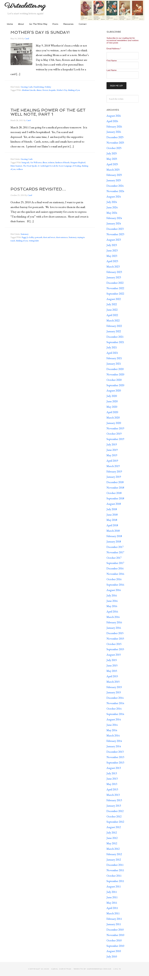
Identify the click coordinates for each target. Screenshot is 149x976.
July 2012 (112, 832)
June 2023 (112, 250)
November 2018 (115, 487)
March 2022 (113, 320)
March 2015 (113, 682)
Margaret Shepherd (77, 162)
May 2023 (112, 256)
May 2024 (112, 213)
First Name (112, 60)
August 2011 (114, 886)
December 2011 (115, 865)
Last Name (112, 70)
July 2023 (112, 245)
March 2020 (113, 417)
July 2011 (112, 892)
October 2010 (114, 940)
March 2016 (113, 617)
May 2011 (112, 903)
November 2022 (115, 288)
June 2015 (112, 665)
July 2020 (112, 396)
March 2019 (113, 466)
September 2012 (115, 822)
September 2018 (115, 498)
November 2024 (115, 191)
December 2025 (115, 137)
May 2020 (112, 407)
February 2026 (114, 126)
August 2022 (114, 299)
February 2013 (114, 800)
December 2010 (115, 929)
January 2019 (114, 477)
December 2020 (115, 369)
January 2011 (114, 924)
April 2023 (112, 261)
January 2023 (114, 277)
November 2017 (115, 552)
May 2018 (112, 520)
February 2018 (114, 536)
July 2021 (112, 347)
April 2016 (112, 611)
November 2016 (115, 574)
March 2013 (113, 795)
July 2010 (112, 956)
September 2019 (115, 439)
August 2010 (114, 951)
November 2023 (115, 234)
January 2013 (114, 805)
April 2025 (112, 164)
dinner (39, 90)
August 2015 (114, 654)
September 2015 (115, 649)
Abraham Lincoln (29, 90)
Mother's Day (62, 90)
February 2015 (114, 687)
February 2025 (114, 175)
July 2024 (112, 202)
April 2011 (112, 908)
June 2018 (112, 514)
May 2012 (112, 843)
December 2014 (115, 698)
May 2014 (112, 730)
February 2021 (114, 358)
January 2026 (114, 132)
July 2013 (112, 773)
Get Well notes (36, 162)
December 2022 (115, 283)
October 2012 (114, 816)
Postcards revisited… (38, 189)
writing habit (34, 240)
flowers (45, 90)
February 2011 (114, 919)
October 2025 (114, 148)
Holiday (48, 87)
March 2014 (113, 735)
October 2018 (114, 493)
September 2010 (115, 946)
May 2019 (112, 455)
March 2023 (113, 266)
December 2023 (115, 229)
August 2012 (114, 827)
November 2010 (115, 935)
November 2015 (115, 638)
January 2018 (114, 541)
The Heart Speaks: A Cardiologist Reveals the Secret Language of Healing (52, 165)
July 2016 (112, 595)
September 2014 (115, 714)
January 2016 (114, 628)
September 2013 (115, 762)
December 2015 (115, 633)
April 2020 (112, 412)
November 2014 (115, 703)
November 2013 (115, 757)
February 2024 (114, 218)
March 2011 (113, 913)
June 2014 (112, 725)
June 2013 (112, 778)
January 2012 (114, 859)
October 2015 (114, 644)
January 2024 (114, 223)
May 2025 (112, 159)
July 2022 (112, 304)
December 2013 (115, 752)
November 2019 (115, 428)
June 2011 (112, 897)
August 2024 (114, 196)
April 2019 (112, 460)
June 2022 (112, 309)
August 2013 (114, 768)
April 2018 (112, 525)
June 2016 (112, 601)
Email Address (114, 48)
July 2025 (112, 153)
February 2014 (114, 741)
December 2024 (115, 186)
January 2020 (114, 423)
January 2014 (114, 746)
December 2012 (115, 811)
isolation (51, 162)
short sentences (62, 237)
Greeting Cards (26, 87)
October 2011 (114, 875)
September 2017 (115, 563)
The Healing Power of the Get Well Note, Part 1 (48, 112)
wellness (19, 169)
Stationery (25, 234)
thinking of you (74, 90)
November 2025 (115, 142)
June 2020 (112, 401)
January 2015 (114, 692)
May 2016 (112, 606)
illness (45, 162)
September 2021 (115, 342)
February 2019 (114, 471)
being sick (25, 162)
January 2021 (114, 363)
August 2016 (114, 590)
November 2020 (115, 374)
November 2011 (115, 870)
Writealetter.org (25, 6)
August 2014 (114, 719)
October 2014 (114, 708)
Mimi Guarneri (16, 165)
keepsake (52, 90)
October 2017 (114, 558)
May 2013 (112, 784)
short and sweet (49, 237)
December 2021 (115, 337)
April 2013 (112, 789)
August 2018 (114, 504)
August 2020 (114, 390)
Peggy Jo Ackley (28, 237)
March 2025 (113, 169)
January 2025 (114, 180)
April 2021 (112, 353)
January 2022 (114, 331)
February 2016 (114, 622)
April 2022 (112, 315)
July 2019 (112, 444)
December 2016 (115, 568)
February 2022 (114, 326)
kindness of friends (62, 162)
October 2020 (114, 380)
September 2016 (115, 584)
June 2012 (112, 838)
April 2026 (112, 121)
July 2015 (112, 660)
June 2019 (112, 450)
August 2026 (114, 116)
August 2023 (114, 239)
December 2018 (115, 482)
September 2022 (115, 293)
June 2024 (112, 207)
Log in (117, 969)
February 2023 (114, 272)
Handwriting (38, 87)
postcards (38, 237)
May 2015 (112, 671)
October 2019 (114, 433)
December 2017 (115, 547)
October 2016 (114, 579)
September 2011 (115, 881)
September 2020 (115, 385)
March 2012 (113, 849)
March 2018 (113, 531)
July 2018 (112, 509)
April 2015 (112, 676)
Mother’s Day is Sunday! (40, 32)
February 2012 (114, 854)
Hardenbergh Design (99, 969)
